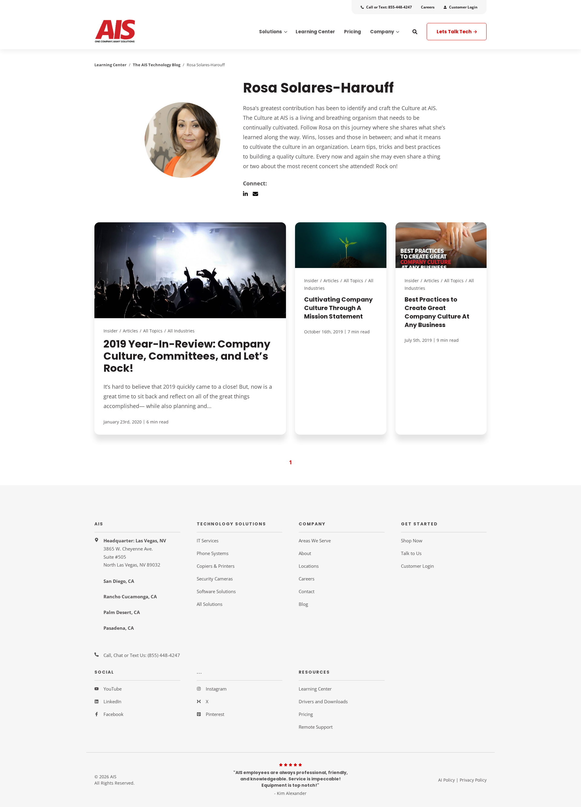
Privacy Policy (473, 780)
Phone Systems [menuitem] (212, 553)
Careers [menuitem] (306, 579)
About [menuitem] (305, 553)
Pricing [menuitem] (306, 714)
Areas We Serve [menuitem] (315, 540)
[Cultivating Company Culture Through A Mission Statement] (341, 328)
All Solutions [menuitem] (209, 604)
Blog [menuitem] (303, 604)
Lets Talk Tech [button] (454, 31)
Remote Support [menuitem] (316, 727)
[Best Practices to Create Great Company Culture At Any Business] (441, 328)
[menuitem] (386, 7)
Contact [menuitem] (306, 591)
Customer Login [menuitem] (417, 566)
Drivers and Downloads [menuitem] (323, 701)
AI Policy (446, 780)
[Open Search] (415, 32)
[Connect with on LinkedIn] (248, 194)
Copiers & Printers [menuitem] (216, 566)
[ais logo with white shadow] (137, 32)
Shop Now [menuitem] (411, 540)
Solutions (270, 32)
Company (382, 32)
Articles (130, 331)
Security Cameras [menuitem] (215, 579)
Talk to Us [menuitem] (411, 553)
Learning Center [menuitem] (315, 689)
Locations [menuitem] (309, 566)
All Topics (152, 331)
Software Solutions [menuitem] (216, 591)
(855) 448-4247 (164, 655)
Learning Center (110, 64)
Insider (110, 331)
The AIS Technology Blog (156, 64)
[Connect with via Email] (258, 194)
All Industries (181, 331)
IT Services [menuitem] (207, 540)
